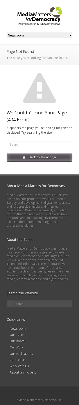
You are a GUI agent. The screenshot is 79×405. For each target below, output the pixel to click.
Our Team (17, 335)
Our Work (16, 347)
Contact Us (17, 360)
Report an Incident (23, 372)
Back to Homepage (41, 157)
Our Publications (21, 354)
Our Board (17, 341)
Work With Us (19, 366)
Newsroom (18, 328)
